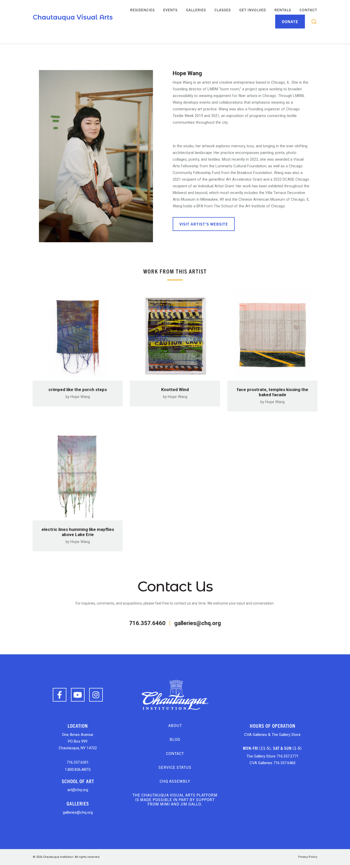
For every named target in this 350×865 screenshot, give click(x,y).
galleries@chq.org (197, 623)
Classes (222, 9)
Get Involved (252, 9)
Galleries (196, 9)
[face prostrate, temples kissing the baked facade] (272, 333)
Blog (175, 739)
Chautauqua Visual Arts (73, 17)
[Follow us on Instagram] (96, 695)
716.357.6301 (78, 762)
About (175, 725)
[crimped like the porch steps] (78, 333)
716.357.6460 (147, 623)
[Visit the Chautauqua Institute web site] (175, 694)
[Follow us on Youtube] (78, 695)
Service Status (175, 767)
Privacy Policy (307, 857)
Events (170, 9)
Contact (308, 9)
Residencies (142, 9)
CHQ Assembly (175, 781)
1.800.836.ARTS (78, 769)
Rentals (282, 9)
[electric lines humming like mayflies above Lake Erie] (78, 473)
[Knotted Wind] (175, 333)
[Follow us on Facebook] (59, 695)
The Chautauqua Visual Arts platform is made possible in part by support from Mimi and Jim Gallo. (175, 799)
